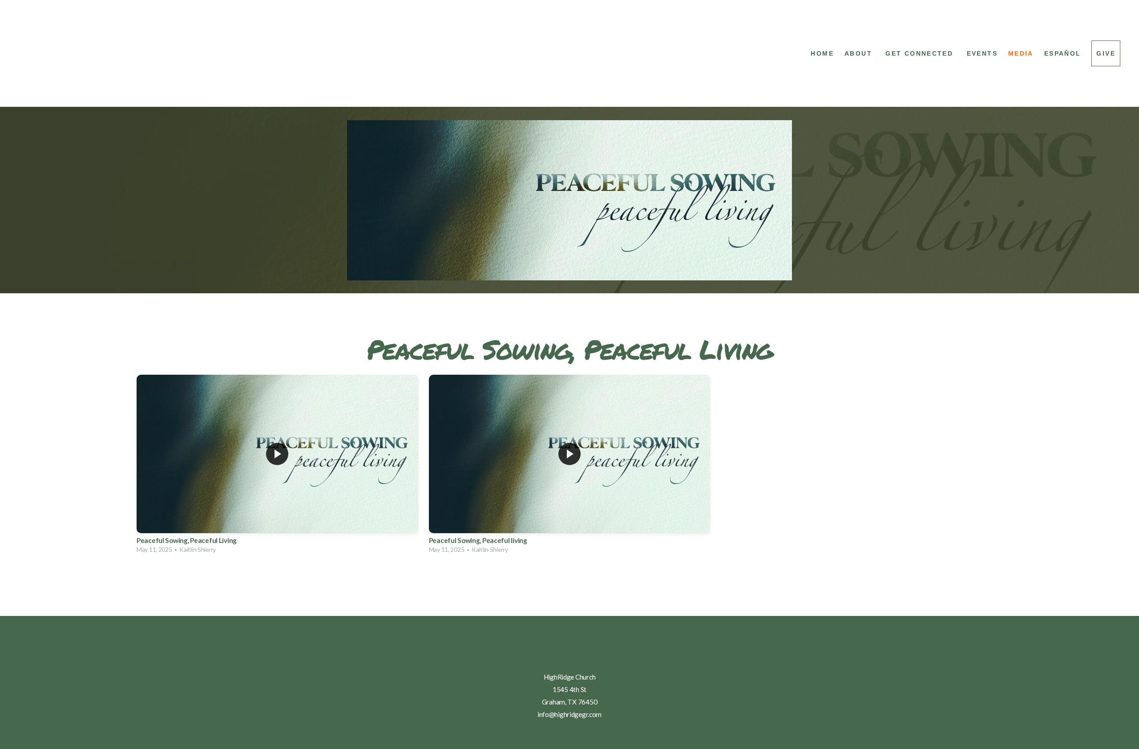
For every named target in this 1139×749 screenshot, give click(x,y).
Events (982, 53)
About (859, 53)
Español (1062, 53)
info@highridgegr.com (569, 714)
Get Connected (920, 53)
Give (1105, 53)
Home (822, 53)
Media (1021, 53)
